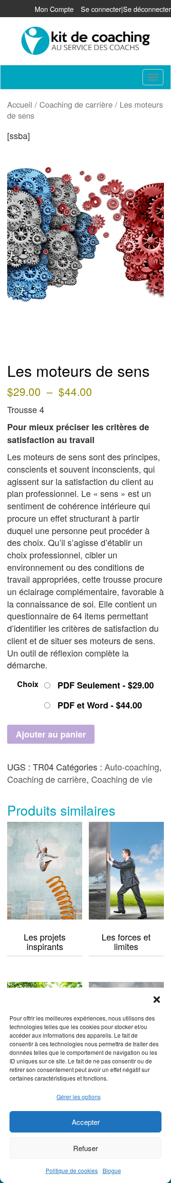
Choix (27, 683)
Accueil (19, 104)
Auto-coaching (131, 766)
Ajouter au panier (51, 734)
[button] (157, 999)
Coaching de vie (121, 779)
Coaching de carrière (76, 104)
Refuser (85, 1148)
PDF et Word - (99, 705)
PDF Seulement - (105, 685)
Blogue (112, 1170)
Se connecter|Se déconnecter (126, 9)
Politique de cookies (72, 1170)
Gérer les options (79, 1096)
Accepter (86, 1122)
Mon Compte (54, 9)
